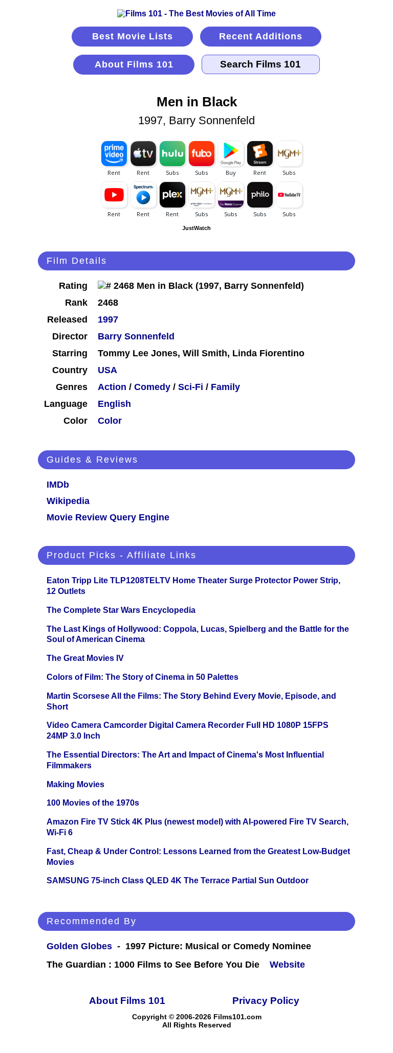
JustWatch (196, 228)
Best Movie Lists (132, 36)
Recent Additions (260, 36)
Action (112, 387)
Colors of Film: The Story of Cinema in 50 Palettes (142, 677)
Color (110, 421)
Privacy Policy (265, 1000)
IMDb (58, 484)
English (114, 404)
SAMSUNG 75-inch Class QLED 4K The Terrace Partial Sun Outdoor (178, 880)
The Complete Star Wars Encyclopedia (121, 610)
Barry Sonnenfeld (136, 336)
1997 (108, 319)
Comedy (152, 387)
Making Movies (75, 784)
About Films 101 (134, 64)
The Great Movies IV (85, 658)
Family (225, 387)
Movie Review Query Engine (108, 517)
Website (287, 964)
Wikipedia (68, 501)
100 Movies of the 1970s (93, 802)
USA (107, 370)
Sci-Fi (190, 387)
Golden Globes (79, 946)
